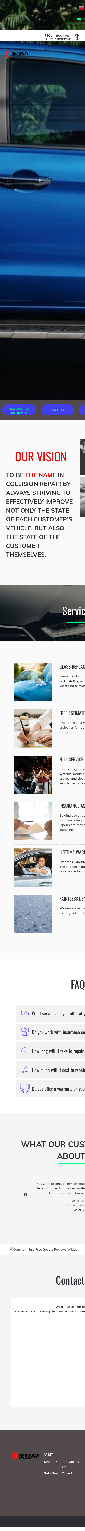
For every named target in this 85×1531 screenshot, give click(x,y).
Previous (25, 1195)
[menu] (79, 20)
